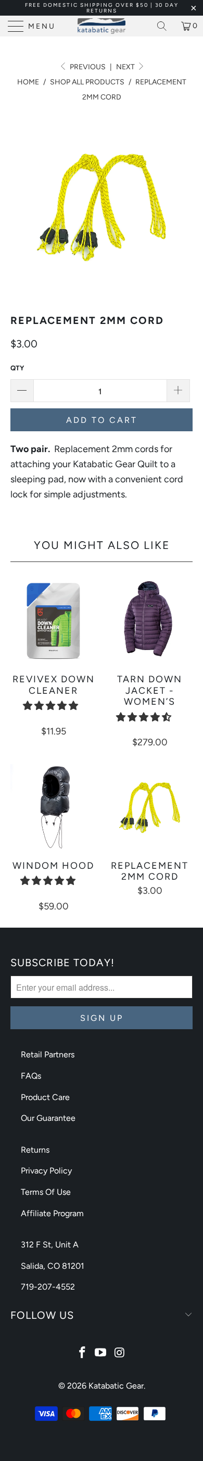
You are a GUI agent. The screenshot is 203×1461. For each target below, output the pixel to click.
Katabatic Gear (116, 1386)
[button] (50, 705)
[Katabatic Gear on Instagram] (120, 1353)
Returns (35, 1150)
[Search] (165, 26)
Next (126, 67)
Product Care (45, 1097)
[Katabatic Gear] (102, 26)
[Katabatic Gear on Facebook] (82, 1353)
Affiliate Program (52, 1213)
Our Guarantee (48, 1118)
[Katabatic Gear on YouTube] (101, 1353)
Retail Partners (47, 1054)
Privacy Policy (46, 1171)
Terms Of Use (46, 1192)
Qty (17, 368)
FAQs (31, 1076)
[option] (101, 206)
